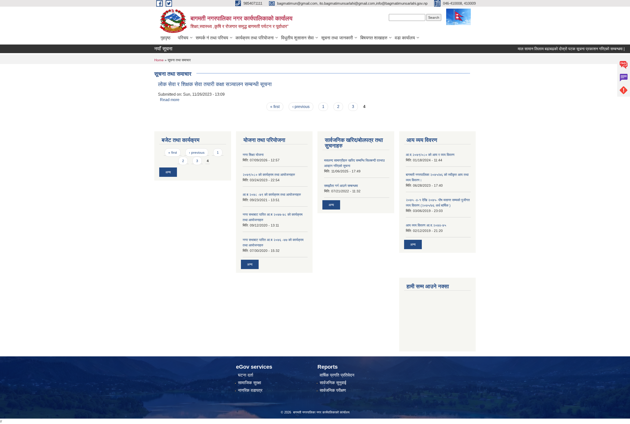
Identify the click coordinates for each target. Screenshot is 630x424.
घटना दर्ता (245, 375)
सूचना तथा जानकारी (337, 37)
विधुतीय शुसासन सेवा (297, 37)
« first (275, 107)
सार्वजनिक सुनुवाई (333, 382)
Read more (169, 100)
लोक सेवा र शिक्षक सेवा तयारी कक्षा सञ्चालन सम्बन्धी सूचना (215, 84)
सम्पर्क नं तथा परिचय (212, 37)
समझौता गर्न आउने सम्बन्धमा (341, 186)
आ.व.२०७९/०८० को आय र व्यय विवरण (430, 155)
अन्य (168, 172)
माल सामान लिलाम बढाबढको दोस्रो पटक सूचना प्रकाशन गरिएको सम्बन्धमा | (561, 49)
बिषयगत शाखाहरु (373, 37)
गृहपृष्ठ (165, 37)
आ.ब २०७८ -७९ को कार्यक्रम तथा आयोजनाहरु (272, 195)
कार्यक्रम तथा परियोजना (255, 37)
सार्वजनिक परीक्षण (333, 390)
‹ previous (301, 107)
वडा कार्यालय (405, 37)
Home (159, 60)
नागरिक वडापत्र (250, 390)
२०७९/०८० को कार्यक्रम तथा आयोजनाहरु (269, 175)
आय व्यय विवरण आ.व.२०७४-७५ (426, 225)
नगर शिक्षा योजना (253, 155)
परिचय (183, 37)
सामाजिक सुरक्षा (249, 382)
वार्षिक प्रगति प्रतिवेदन (337, 375)
